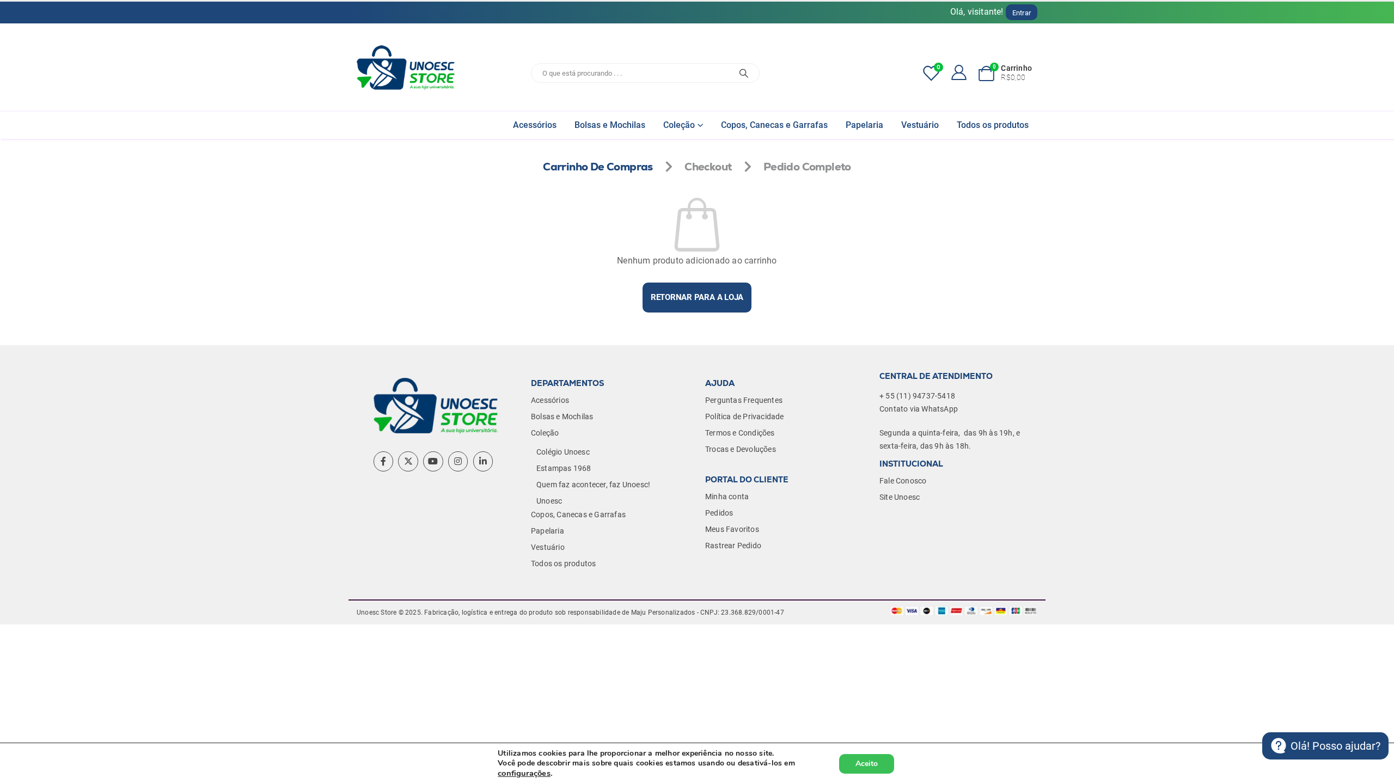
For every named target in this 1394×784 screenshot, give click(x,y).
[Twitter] (408, 461)
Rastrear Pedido (733, 545)
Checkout (707, 167)
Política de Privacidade (744, 416)
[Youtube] (433, 461)
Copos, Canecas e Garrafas (774, 125)
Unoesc (549, 501)
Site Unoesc (899, 497)
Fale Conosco (902, 481)
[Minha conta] (955, 71)
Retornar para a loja (697, 297)
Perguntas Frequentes (743, 400)
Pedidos (719, 513)
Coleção (679, 125)
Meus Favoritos (732, 529)
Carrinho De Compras (598, 167)
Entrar (1021, 13)
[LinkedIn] (483, 461)
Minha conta (727, 496)
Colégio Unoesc (563, 452)
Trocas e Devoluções (740, 449)
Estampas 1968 (563, 468)
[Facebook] (384, 461)
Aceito (866, 763)
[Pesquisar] (744, 73)
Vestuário (920, 125)
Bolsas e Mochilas (609, 125)
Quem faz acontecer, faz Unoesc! (593, 484)
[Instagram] (458, 461)
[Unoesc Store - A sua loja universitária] (406, 67)
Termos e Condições (740, 433)
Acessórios (535, 125)
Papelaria (864, 125)
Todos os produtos (993, 125)
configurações (524, 773)
